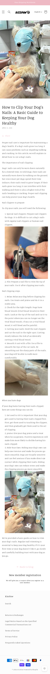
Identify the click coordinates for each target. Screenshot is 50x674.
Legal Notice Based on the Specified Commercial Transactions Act (21, 623)
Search (8, 603)
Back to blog (27, 566)
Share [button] (7, 136)
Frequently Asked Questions (17, 643)
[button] (3, 12)
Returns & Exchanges (14, 615)
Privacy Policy (11, 636)
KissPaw (20, 670)
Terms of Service (12, 630)
